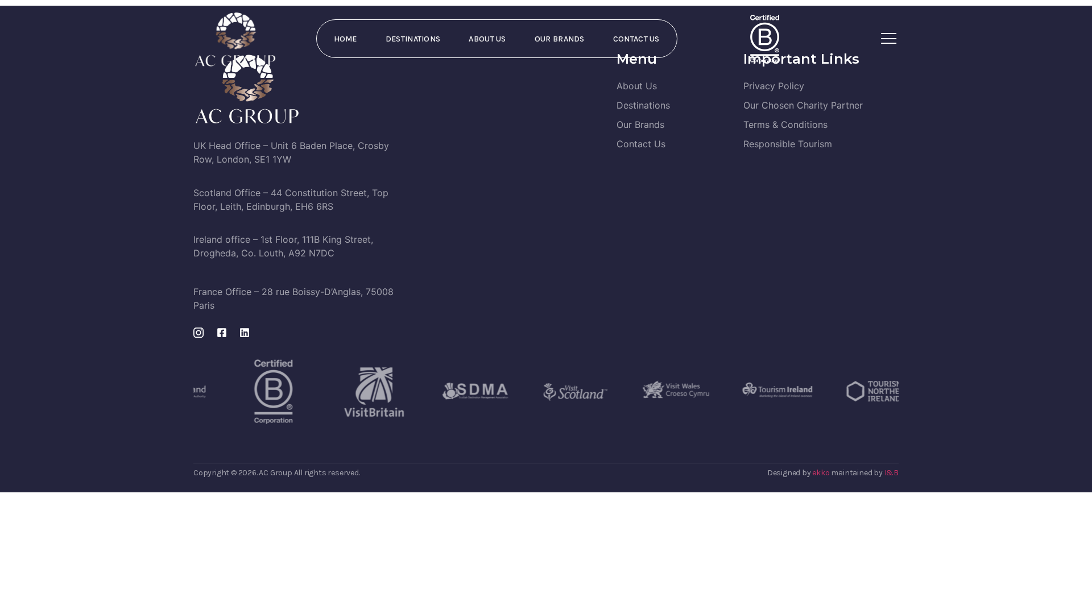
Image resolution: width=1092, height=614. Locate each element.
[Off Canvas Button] (889, 38)
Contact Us (636, 39)
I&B (891, 473)
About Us (487, 39)
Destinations (413, 39)
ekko (820, 473)
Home (345, 39)
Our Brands (560, 39)
